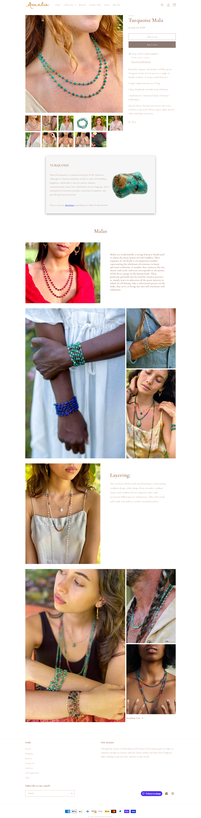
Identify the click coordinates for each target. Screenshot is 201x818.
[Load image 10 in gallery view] (82, 139)
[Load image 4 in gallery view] (82, 123)
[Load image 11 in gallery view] (99, 139)
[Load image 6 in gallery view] (115, 123)
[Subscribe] (71, 793)
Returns (28, 758)
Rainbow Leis (133, 718)
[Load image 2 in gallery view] (49, 123)
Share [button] (134, 122)
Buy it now (152, 44)
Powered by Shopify (106, 816)
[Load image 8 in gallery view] (49, 139)
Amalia (96, 816)
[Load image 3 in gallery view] (66, 123)
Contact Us (30, 763)
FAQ (27, 778)
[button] (69, 5)
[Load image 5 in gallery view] (99, 123)
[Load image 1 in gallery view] (32, 123)
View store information (141, 61)
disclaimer (70, 205)
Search (28, 749)
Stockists (29, 768)
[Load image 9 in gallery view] (66, 139)
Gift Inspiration (32, 773)
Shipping (29, 753)
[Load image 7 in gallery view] (32, 139)
